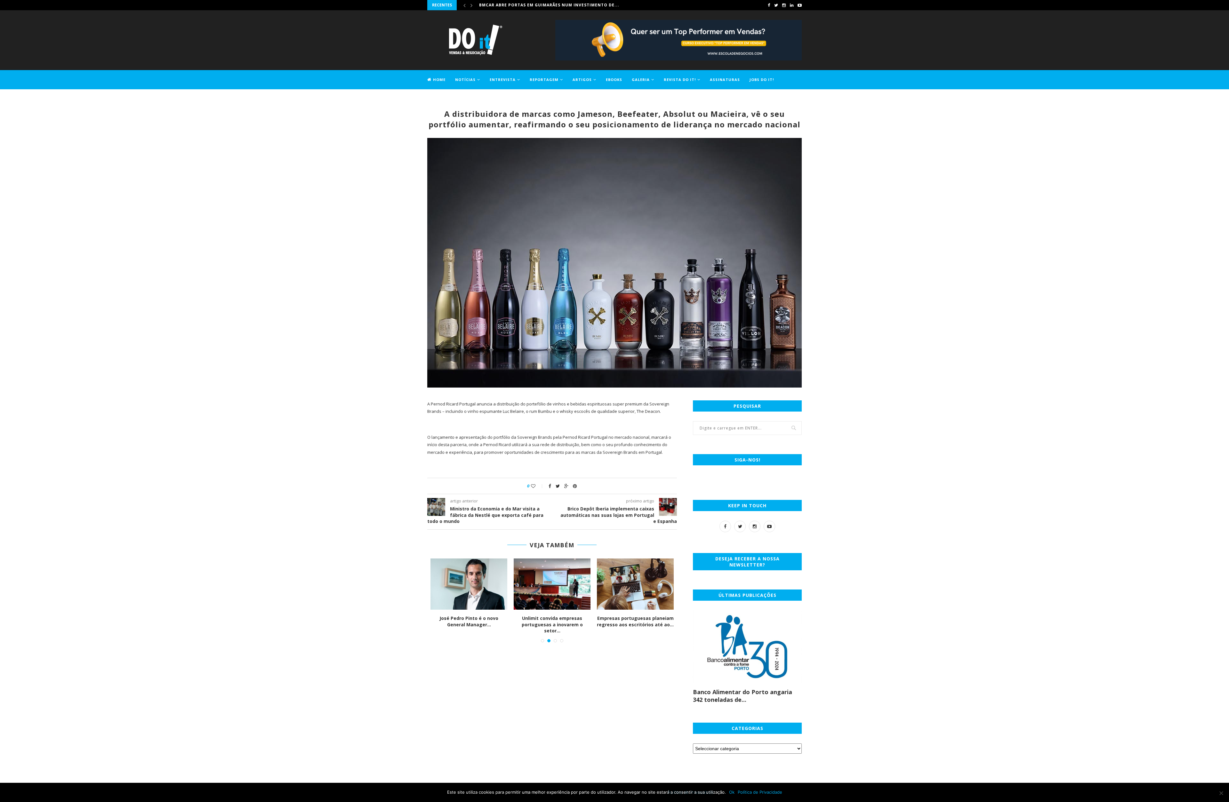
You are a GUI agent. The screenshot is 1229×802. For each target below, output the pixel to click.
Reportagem (544, 79)
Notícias (465, 79)
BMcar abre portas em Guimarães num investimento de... (549, 5)
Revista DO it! (680, 79)
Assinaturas (725, 79)
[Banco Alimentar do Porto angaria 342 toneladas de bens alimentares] (747, 646)
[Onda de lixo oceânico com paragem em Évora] (468, 584)
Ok (732, 792)
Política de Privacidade (760, 792)
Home (439, 79)
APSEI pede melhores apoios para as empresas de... (635, 621)
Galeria (641, 79)
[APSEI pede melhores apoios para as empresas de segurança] (635, 584)
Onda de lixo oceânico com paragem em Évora (469, 621)
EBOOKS (614, 79)
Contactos (440, 98)
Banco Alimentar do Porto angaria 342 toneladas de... (742, 695)
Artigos (582, 79)
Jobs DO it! (762, 79)
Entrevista (503, 79)
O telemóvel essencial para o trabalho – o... (552, 621)
